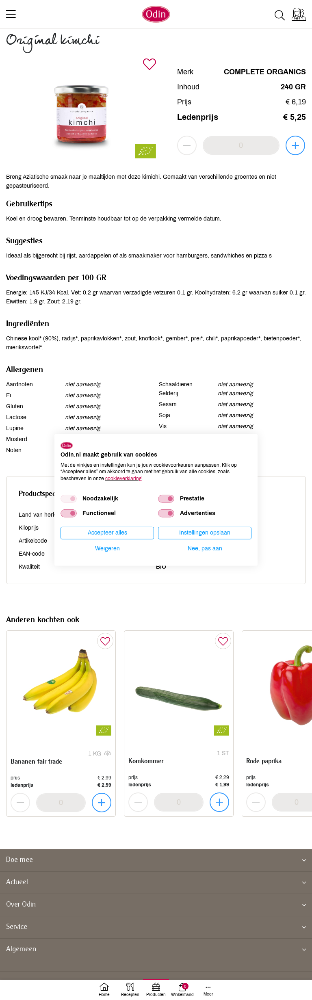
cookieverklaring (123, 478)
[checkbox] (69, 499)
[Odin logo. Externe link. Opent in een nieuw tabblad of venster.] (67, 445)
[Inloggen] (299, 14)
